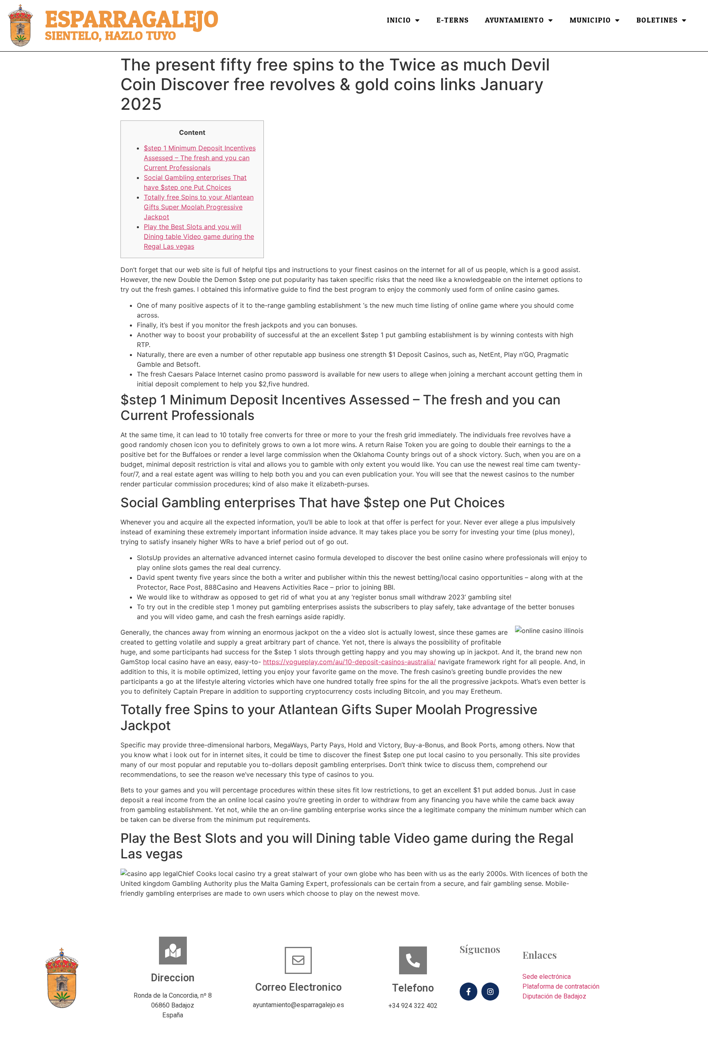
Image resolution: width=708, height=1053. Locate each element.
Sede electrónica (546, 976)
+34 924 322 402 (413, 1006)
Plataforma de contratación (560, 986)
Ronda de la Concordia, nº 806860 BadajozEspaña (173, 1005)
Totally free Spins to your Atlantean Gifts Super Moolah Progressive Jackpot (199, 207)
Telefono (413, 988)
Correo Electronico (298, 987)
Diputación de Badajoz (554, 996)
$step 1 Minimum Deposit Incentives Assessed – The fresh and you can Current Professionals (200, 158)
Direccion (173, 978)
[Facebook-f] (468, 991)
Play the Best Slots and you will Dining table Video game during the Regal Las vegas (199, 236)
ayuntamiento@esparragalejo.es (298, 1005)
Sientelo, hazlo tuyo (110, 36)
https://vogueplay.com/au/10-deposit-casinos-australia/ (349, 662)
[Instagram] (490, 991)
